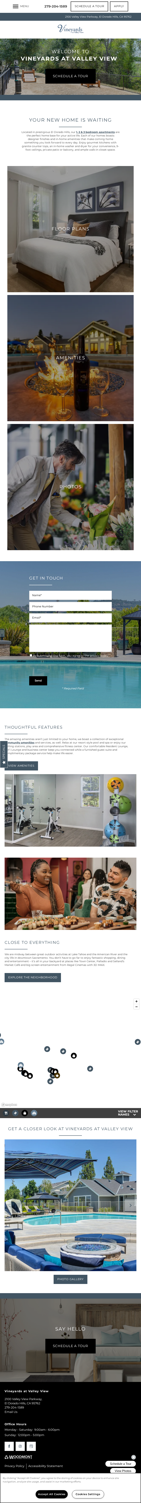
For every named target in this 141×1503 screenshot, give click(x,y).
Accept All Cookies (51, 1494)
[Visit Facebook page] (9, 1446)
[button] (89, 6)
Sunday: (10, 1435)
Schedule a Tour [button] (70, 1346)
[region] (70, 1052)
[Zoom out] (136, 1006)
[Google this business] (31, 1446)
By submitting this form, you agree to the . (71, 655)
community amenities (19, 743)
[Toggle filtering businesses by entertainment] (15, 1113)
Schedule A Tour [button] (70, 76)
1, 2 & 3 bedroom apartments (95, 132)
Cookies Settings (88, 1494)
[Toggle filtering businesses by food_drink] (6, 1113)
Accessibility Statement (45, 1466)
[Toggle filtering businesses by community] (34, 1113)
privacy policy (99, 655)
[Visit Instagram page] (20, 1446)
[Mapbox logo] (9, 1105)
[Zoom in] (136, 1001)
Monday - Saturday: (19, 1429)
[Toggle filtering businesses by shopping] (24, 1113)
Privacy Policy (14, 1466)
